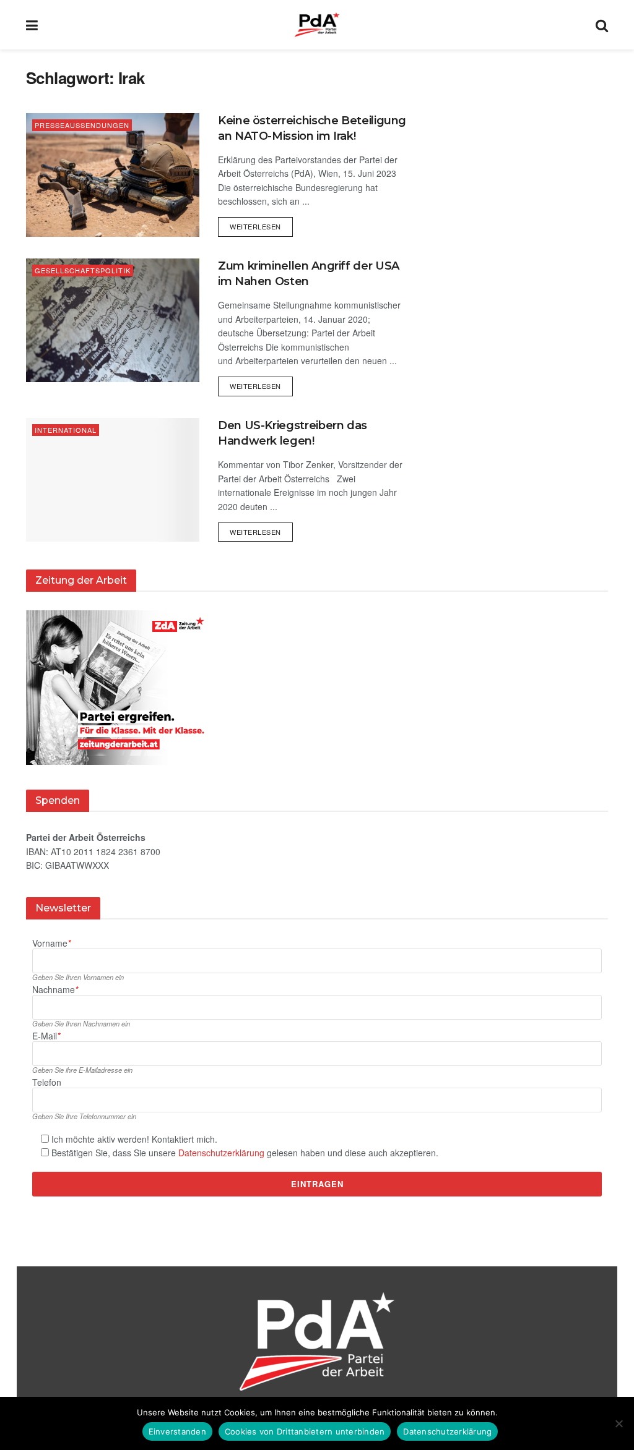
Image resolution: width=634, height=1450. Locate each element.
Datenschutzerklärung (221, 1152)
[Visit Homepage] (317, 24)
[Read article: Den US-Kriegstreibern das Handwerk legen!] (112, 480)
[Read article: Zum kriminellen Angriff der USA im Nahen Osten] (112, 320)
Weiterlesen (261, 224)
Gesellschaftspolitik (83, 270)
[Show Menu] (32, 24)
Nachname (55, 989)
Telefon (46, 1082)
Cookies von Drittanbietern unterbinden (305, 1431)
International (66, 430)
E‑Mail (46, 1036)
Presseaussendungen (82, 125)
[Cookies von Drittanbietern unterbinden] (618, 1423)
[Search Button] (602, 24)
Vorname (51, 943)
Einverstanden (177, 1431)
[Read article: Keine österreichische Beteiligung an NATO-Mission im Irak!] (112, 175)
